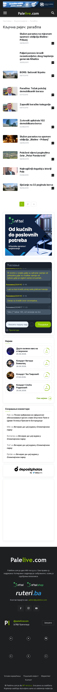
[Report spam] (49, 284)
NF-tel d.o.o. (28, 685)
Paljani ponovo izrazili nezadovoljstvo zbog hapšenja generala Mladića (36, 55)
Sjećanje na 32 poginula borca (36, 184)
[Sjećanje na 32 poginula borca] (10, 187)
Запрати (48, 623)
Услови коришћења (12, 676)
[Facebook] (21, 608)
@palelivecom (20, 621)
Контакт (28, 680)
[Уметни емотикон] (31, 324)
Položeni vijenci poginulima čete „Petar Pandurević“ (35, 154)
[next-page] (33, 204)
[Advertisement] (28, 510)
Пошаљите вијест (30, 676)
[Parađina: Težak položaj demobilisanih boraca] (10, 91)
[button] (5, 13)
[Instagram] (28, 608)
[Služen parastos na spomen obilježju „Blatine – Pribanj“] (10, 139)
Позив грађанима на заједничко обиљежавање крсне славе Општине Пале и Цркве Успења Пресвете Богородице (28, 418)
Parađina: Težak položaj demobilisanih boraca (33, 90)
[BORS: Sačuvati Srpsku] (10, 74)
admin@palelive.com (37, 600)
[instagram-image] (11, 638)
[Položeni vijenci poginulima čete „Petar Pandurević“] (10, 155)
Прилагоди (14, 330)
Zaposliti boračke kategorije (35, 104)
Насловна (7, 21)
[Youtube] (36, 608)
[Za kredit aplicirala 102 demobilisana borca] (10, 123)
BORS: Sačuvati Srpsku (32, 72)
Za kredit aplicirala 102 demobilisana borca (32, 122)
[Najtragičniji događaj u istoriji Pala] (10, 171)
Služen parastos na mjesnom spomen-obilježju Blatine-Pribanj (36, 36)
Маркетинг (46, 676)
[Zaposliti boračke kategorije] (10, 107)
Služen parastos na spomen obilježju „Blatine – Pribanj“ (35, 138)
